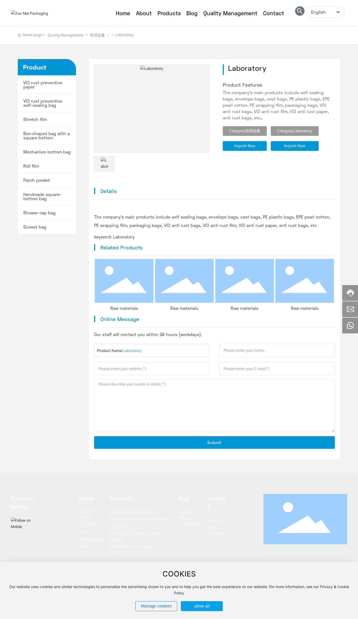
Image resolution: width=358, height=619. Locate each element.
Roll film (31, 166)
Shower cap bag (39, 213)
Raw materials (124, 308)
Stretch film (35, 119)
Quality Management (66, 35)
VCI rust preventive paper (42, 85)
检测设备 (97, 35)
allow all (202, 606)
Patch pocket (36, 180)
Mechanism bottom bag (47, 152)
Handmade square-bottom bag (42, 196)
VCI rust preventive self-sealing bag (42, 103)
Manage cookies (156, 606)
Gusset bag (34, 227)
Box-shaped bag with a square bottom (46, 135)
